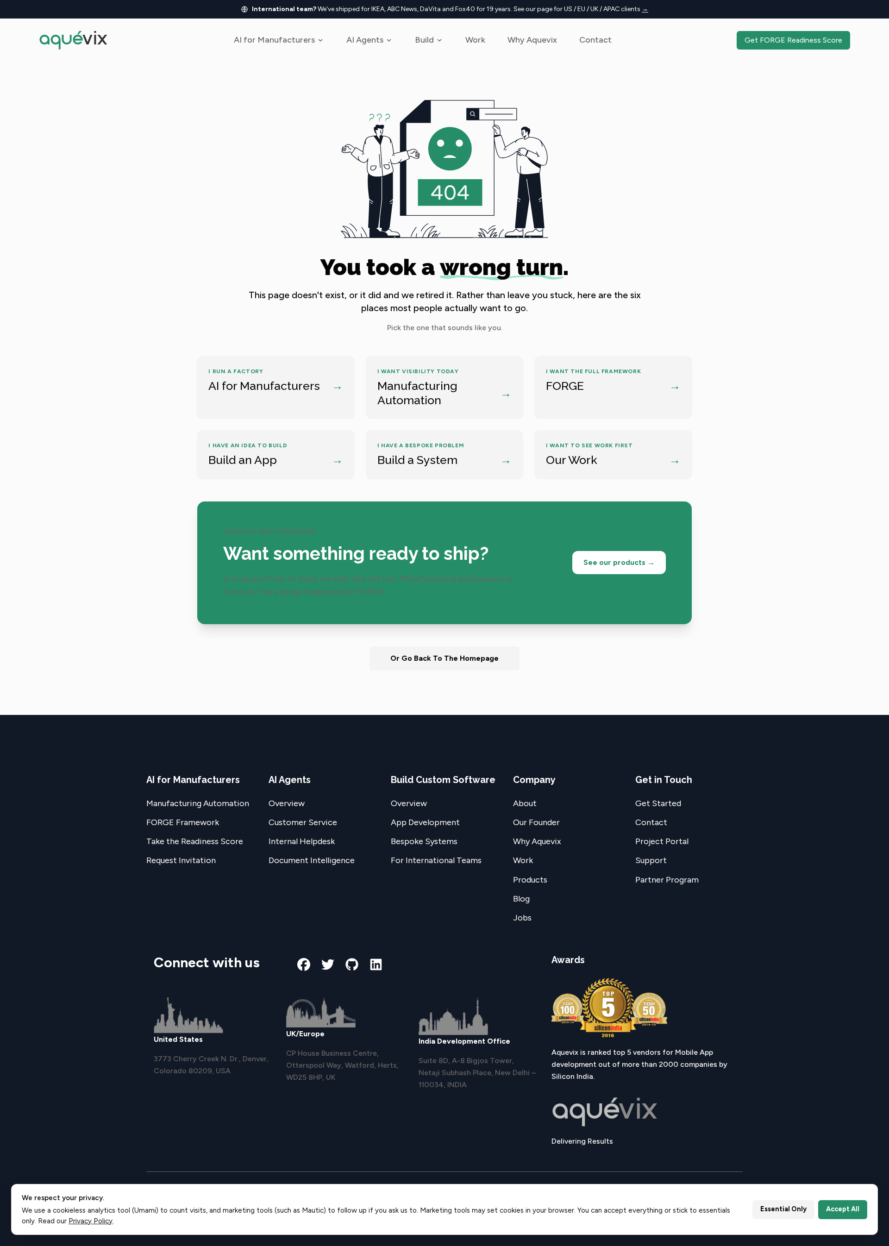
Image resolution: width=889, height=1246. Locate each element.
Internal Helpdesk (302, 841)
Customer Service (303, 822)
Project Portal (662, 841)
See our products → (619, 562)
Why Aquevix (532, 40)
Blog (521, 899)
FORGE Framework (182, 822)
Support (651, 860)
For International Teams (436, 860)
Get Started (658, 803)
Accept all (842, 1209)
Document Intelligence (312, 860)
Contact (595, 40)
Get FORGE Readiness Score (793, 40)
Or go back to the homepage (444, 658)
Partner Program (667, 880)
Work (475, 40)
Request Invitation (181, 860)
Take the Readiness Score (194, 841)
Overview (287, 803)
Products (530, 880)
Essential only (783, 1209)
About (525, 803)
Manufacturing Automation (197, 803)
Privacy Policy (91, 1221)
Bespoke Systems (424, 841)
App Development (425, 822)
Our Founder (536, 822)
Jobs (522, 918)
